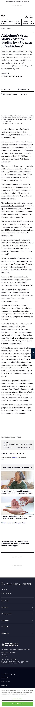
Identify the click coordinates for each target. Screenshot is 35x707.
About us (4, 589)
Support (4, 607)
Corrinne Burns (17, 76)
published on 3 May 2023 (22, 142)
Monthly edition (4, 22)
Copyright (4, 685)
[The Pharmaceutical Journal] (3, 16)
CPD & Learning (17, 22)
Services (4, 601)
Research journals (26, 22)
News (10, 21)
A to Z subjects (6, 593)
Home (3, 28)
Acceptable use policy (8, 674)
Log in (26, 17)
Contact (4, 626)
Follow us (5, 633)
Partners (5, 620)
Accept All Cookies (17, 704)
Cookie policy (5, 681)
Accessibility (5, 678)
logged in (14, 457)
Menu (31, 17)
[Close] (32, 691)
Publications (6, 613)
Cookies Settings (17, 699)
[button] (33, 353)
